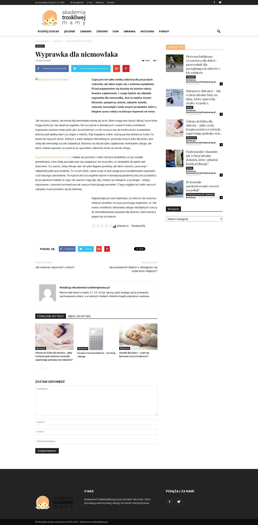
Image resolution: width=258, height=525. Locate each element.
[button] (218, 31)
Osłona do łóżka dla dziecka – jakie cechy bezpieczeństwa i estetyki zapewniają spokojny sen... (204, 127)
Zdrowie (102, 31)
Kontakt (110, 2)
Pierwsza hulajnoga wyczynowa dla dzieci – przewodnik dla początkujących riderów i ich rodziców (203, 64)
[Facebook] (214, 2)
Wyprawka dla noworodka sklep (53, 157)
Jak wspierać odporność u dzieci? (55, 267)
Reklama (100, 2)
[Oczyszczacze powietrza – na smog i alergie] (96, 337)
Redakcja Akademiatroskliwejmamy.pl (85, 287)
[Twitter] (220, 2)
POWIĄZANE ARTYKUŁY (50, 316)
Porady (164, 31)
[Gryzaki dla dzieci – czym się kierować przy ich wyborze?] (138, 337)
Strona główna (77, 2)
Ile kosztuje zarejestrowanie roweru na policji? (202, 186)
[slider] (102, 225)
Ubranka (129, 31)
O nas (89, 2)
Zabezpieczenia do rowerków (200, 194)
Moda (189, 107)
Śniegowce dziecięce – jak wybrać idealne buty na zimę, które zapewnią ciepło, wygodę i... (203, 97)
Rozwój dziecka (48, 31)
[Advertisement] (159, 18)
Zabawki (85, 31)
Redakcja (191, 197)
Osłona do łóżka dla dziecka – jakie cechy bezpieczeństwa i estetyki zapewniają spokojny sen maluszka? (54, 356)
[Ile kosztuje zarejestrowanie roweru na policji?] (174, 189)
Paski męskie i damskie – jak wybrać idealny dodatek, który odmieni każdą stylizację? (203, 158)
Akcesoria (147, 31)
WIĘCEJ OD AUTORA (79, 316)
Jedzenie (69, 31)
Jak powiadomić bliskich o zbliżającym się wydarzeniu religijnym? (133, 269)
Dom (116, 31)
